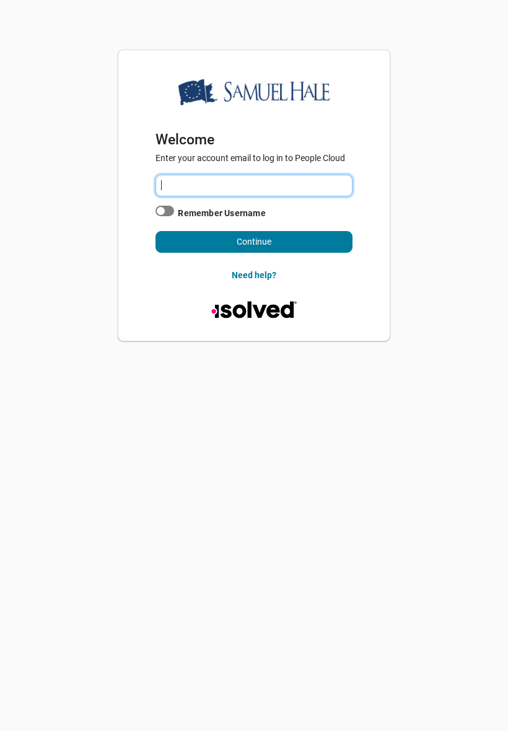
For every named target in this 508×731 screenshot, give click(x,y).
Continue (254, 242)
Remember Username (221, 213)
